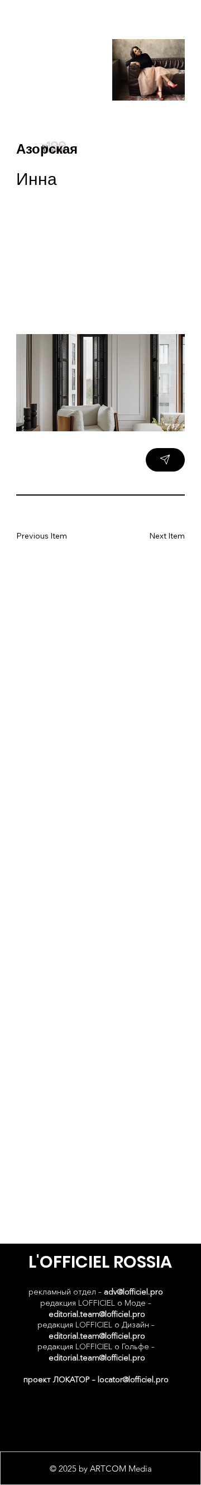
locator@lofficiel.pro (133, 1379)
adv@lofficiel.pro (133, 1292)
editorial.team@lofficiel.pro (97, 1314)
